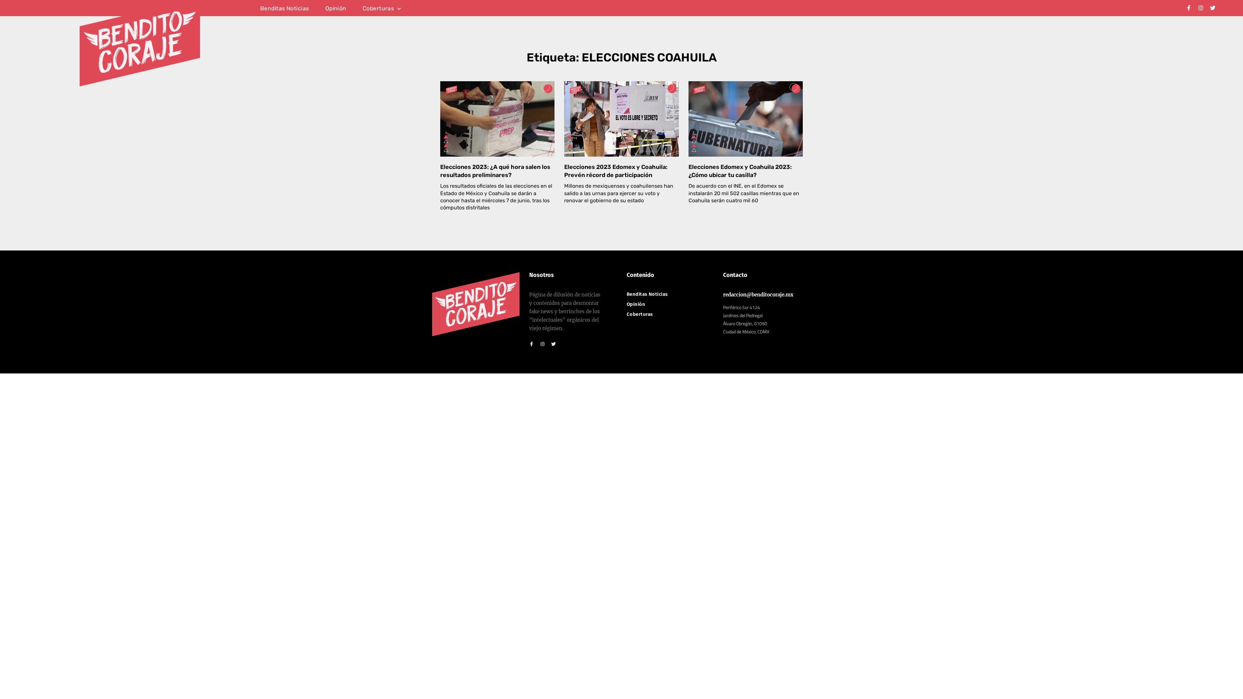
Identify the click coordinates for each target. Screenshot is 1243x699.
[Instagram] (1201, 8)
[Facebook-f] (1189, 8)
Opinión (335, 9)
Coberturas (378, 9)
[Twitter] (1212, 8)
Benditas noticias (284, 9)
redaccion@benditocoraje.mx (758, 295)
